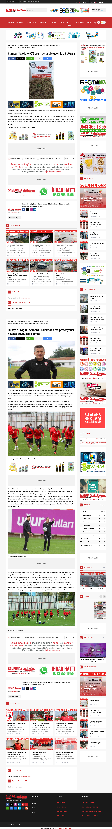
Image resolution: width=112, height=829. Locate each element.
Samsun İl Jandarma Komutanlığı (91, 811)
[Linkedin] (19, 804)
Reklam (34, 808)
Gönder (31, 58)
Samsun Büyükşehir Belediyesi (91, 816)
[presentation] (81, 196)
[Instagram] (15, 804)
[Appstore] (15, 808)
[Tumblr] (23, 808)
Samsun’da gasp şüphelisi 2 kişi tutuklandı (32, 1)
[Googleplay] (19, 808)
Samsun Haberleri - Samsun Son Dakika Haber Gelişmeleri (29, 45)
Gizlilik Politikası (62, 811)
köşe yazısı (12, 630)
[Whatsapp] (7, 808)
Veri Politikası (61, 802)
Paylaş (13, 58)
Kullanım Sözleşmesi (63, 816)
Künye (34, 803)
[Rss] (26, 808)
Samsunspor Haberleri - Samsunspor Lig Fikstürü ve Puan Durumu (31, 321)
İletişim (34, 812)
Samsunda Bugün (15, 158)
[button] (81, 206)
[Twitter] (11, 804)
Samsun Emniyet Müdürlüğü (90, 807)
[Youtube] (23, 804)
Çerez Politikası (61, 807)
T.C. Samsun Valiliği (88, 802)
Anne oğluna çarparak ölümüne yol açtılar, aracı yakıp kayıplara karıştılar (93, 443)
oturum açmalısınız (26, 298)
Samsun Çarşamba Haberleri (53, 45)
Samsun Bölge (19, 630)
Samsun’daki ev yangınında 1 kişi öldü (90, 439)
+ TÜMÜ (104, 567)
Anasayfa (10, 45)
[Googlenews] (11, 808)
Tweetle (22, 58)
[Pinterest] (26, 804)
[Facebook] (7, 804)
